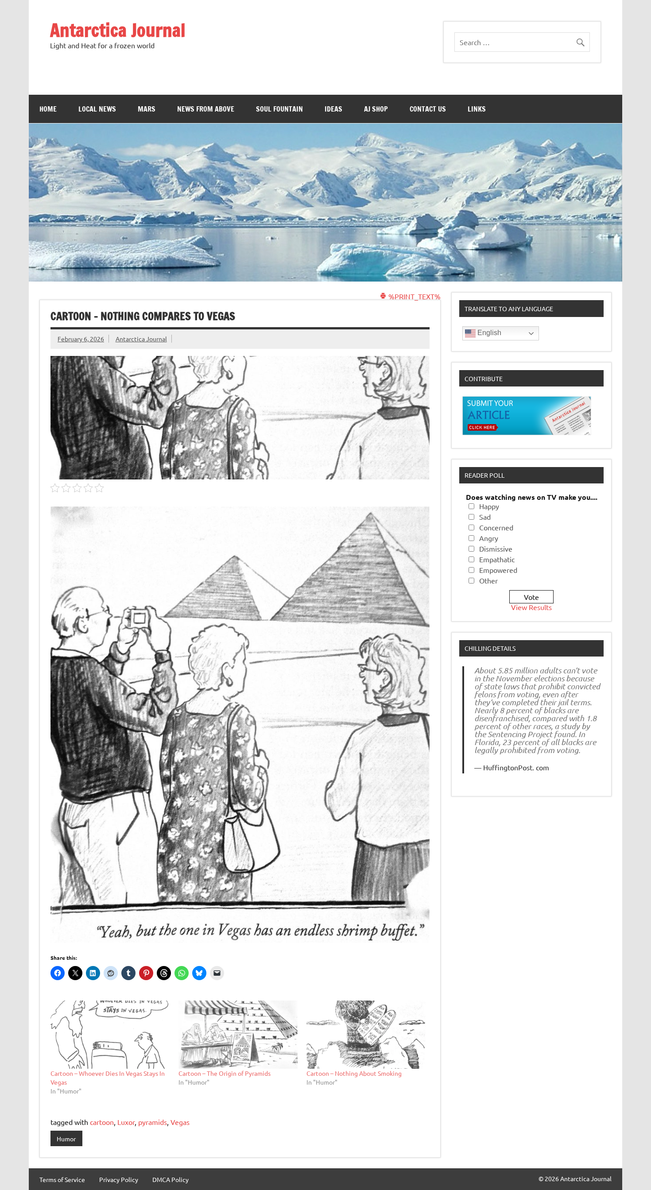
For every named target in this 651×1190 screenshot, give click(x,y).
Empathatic (497, 559)
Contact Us (428, 109)
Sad (485, 516)
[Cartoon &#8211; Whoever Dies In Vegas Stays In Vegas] (110, 1035)
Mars (146, 109)
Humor (66, 1139)
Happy (489, 506)
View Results (531, 607)
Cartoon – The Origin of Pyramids (224, 1073)
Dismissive (495, 548)
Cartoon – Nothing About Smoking (354, 1073)
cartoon (102, 1121)
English (488, 332)
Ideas (333, 109)
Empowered (498, 569)
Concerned (496, 527)
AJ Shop (376, 109)
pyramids (152, 1121)
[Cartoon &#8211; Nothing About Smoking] (366, 1035)
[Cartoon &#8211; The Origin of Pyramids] (238, 1035)
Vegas (180, 1121)
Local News (97, 109)
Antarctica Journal (118, 29)
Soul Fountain (279, 109)
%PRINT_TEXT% (414, 296)
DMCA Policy (170, 1179)
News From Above (205, 109)
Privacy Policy (118, 1179)
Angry (488, 537)
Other (488, 580)
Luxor (126, 1121)
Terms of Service (62, 1179)
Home (48, 109)
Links (477, 109)
